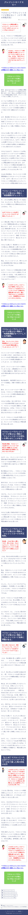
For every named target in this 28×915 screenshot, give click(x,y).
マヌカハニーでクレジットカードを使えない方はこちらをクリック (14, 79)
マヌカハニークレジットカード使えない (10, 895)
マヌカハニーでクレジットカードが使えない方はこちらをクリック (14, 316)
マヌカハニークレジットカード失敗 (9, 897)
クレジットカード (5, 9)
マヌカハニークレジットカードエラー (9, 892)
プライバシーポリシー (11, 911)
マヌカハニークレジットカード (8, 890)
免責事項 (19, 911)
